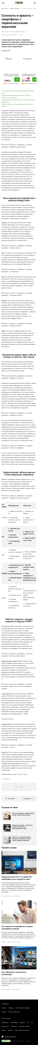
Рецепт (3, 1030)
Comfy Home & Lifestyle (23, 1008)
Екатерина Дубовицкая (16, 31)
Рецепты (4, 1012)
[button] (3, 3)
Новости (3, 1008)
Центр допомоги (10, 1037)
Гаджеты (22, 1022)
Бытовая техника (24, 1026)
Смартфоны (7, 779)
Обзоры (11, 1008)
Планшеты (14, 1026)
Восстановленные (14, 1012)
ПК (28, 1022)
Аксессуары (14, 1022)
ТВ (32, 1022)
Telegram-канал (21, 774)
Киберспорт (5, 1026)
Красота (10, 1030)
